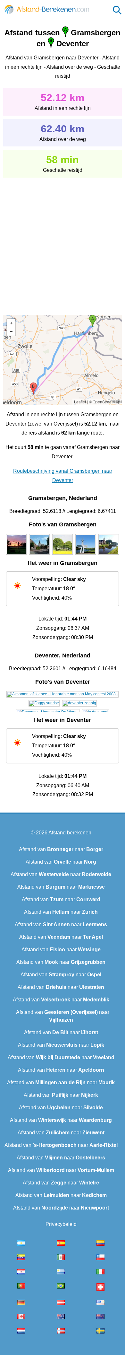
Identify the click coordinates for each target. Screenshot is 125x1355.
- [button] (11, 331)
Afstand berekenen (69, 832)
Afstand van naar (61, 849)
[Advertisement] (62, 241)
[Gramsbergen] (16, 554)
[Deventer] (62, 694)
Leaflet (80, 401)
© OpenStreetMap (104, 401)
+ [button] (11, 323)
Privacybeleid (61, 1224)
